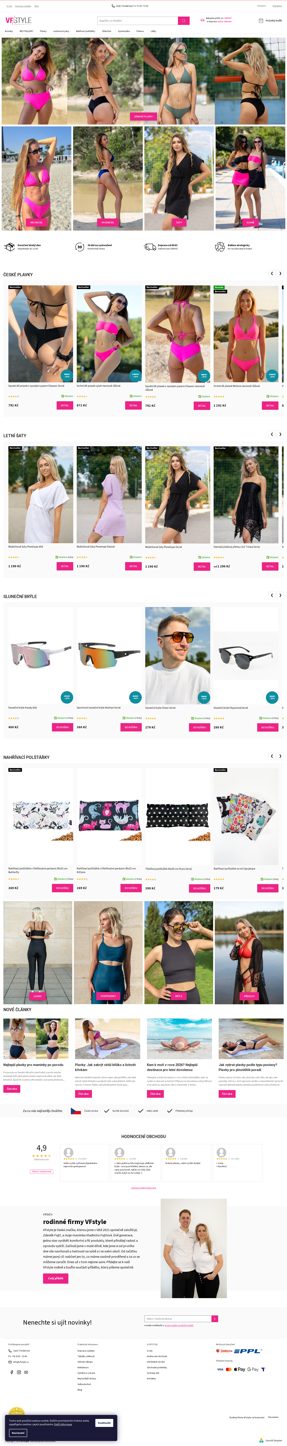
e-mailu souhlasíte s (169, 1325)
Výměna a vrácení (86, 1373)
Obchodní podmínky (157, 1367)
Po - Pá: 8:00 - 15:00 (17, 1356)
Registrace (277, 6)
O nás (9, 6)
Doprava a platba (23, 6)
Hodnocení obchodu (157, 1356)
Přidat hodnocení (41, 1171)
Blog (37, 6)
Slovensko (273, 1417)
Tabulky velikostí (86, 1356)
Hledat (184, 21)
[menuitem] (9, 31)
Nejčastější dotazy (87, 1378)
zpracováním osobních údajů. (179, 1325)
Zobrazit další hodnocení (143, 1188)
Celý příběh (55, 1278)
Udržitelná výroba (156, 1362)
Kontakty (151, 1378)
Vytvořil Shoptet (274, 1440)
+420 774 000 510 (21, 1351)
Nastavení (18, 1433)
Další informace (63, 1424)
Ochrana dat (153, 1373)
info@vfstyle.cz (21, 1362)
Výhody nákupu (85, 1362)
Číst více (12, 1089)
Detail (65, 405)
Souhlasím (104, 1423)
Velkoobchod (84, 1384)
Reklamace (83, 1367)
